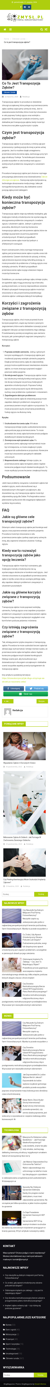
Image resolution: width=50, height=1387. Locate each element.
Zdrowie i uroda (9, 92)
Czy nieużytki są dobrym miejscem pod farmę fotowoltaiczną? (33, 912)
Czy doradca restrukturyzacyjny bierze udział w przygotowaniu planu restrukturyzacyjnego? (35, 988)
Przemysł (10, 1339)
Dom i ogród (11, 1330)
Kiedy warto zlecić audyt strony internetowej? (33, 1101)
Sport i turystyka (12, 1344)
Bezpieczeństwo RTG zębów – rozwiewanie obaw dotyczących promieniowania (43, 701)
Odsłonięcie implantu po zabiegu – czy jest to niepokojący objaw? (33, 961)
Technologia (11, 1349)
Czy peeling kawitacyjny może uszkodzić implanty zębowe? (24, 880)
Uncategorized (12, 1354)
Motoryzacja (11, 1334)
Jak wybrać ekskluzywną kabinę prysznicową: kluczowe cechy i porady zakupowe (9, 701)
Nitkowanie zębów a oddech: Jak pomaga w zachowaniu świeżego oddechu (22, 838)
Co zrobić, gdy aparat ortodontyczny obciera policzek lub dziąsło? (32, 937)
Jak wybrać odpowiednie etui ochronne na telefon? (35, 1163)
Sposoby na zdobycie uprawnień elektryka (32, 1188)
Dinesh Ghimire (40, 1384)
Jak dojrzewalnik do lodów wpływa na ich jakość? (34, 1076)
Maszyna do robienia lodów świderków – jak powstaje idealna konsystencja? (35, 1139)
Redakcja (26, 97)
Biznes (8, 1325)
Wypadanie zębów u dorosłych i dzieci (19, 763)
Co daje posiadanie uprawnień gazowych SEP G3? (34, 1215)
